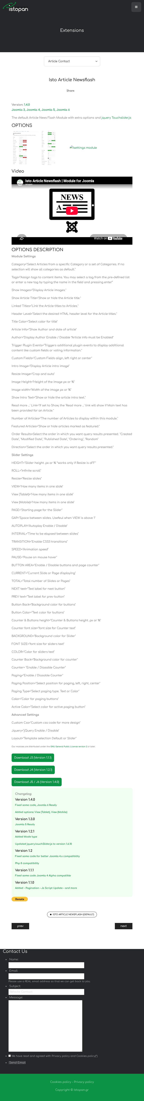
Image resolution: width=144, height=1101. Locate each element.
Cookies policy (60, 1082)
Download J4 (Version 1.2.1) (33, 769)
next (123, 926)
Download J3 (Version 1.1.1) (32, 757)
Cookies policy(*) (87, 1056)
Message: (15, 997)
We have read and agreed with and (55, 1056)
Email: (13, 970)
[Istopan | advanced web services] (15, 6)
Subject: (14, 986)
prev (20, 926)
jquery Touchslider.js (116, 117)
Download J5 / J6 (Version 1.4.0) (36, 782)
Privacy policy (61, 1056)
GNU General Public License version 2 (68, 747)
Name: (13, 959)
